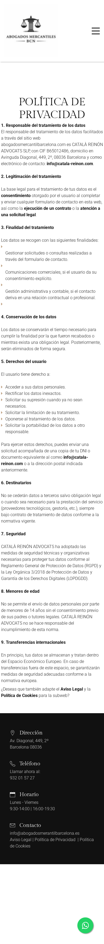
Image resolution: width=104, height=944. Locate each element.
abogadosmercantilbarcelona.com (33, 144)
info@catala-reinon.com (70, 163)
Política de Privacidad (56, 839)
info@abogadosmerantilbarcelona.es (44, 833)
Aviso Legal (20, 839)
